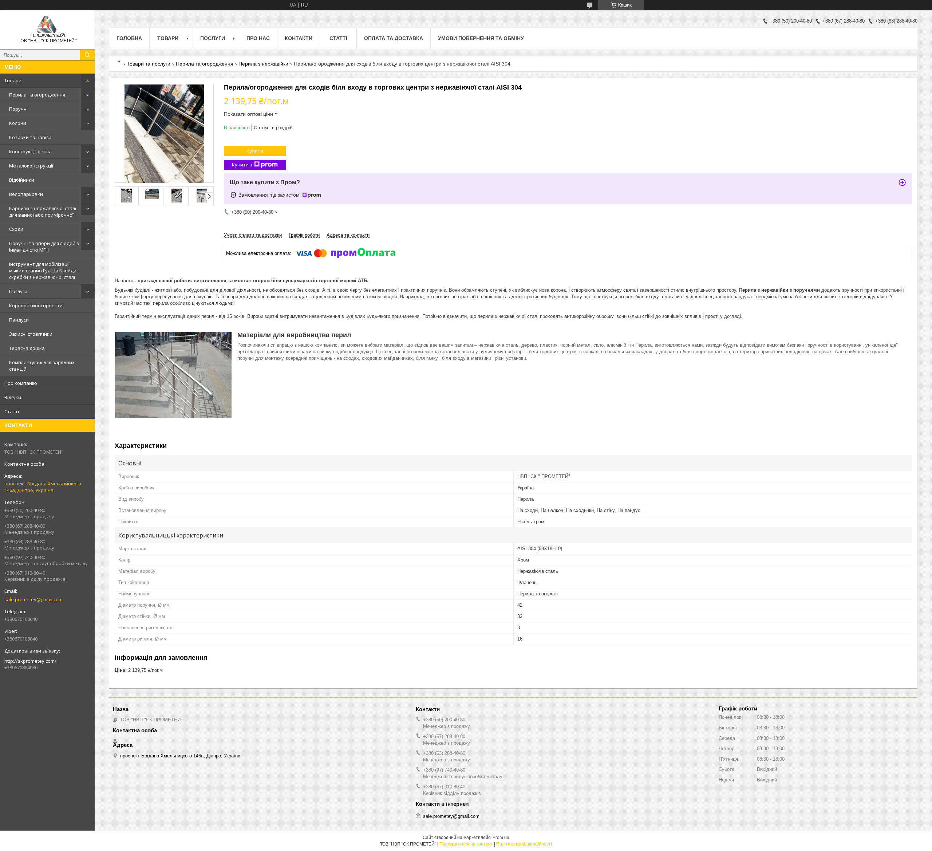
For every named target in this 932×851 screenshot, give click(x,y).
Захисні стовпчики (30, 334)
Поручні (18, 109)
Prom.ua (501, 837)
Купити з (242, 164)
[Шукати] (87, 55)
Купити (254, 150)
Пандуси (19, 319)
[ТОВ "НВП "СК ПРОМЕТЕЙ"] (47, 27)
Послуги (18, 291)
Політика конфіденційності (524, 844)
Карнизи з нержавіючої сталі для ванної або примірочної (42, 211)
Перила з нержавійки (263, 64)
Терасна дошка (27, 348)
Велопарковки (26, 194)
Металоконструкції (31, 165)
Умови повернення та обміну (481, 38)
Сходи (16, 229)
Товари (12, 80)
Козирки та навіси (30, 137)
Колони (17, 123)
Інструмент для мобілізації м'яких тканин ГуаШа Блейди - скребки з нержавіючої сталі (44, 270)
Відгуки (12, 397)
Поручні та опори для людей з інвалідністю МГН (44, 246)
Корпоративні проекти (36, 305)
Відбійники (21, 180)
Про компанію (20, 383)
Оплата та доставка (393, 38)
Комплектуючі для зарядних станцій (42, 365)
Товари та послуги (148, 64)
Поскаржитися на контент (466, 844)
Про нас (258, 38)
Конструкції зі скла (30, 151)
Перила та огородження (37, 94)
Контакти (298, 38)
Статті (11, 411)
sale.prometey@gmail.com (33, 599)
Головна (129, 38)
